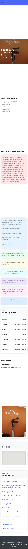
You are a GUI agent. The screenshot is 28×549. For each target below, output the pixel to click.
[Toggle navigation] (2, 2)
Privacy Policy (18, 544)
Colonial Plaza (9, 528)
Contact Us (11, 544)
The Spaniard (8, 492)
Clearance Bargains (10, 482)
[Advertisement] (14, 22)
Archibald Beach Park (11, 512)
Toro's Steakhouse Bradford (13, 496)
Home (4, 542)
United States (11, 542)
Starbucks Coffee (10, 520)
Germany (4, 544)
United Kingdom (20, 542)
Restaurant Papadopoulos (13, 516)
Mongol (6, 508)
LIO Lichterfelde (9, 524)
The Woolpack (8, 500)
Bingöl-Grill (8, 504)
